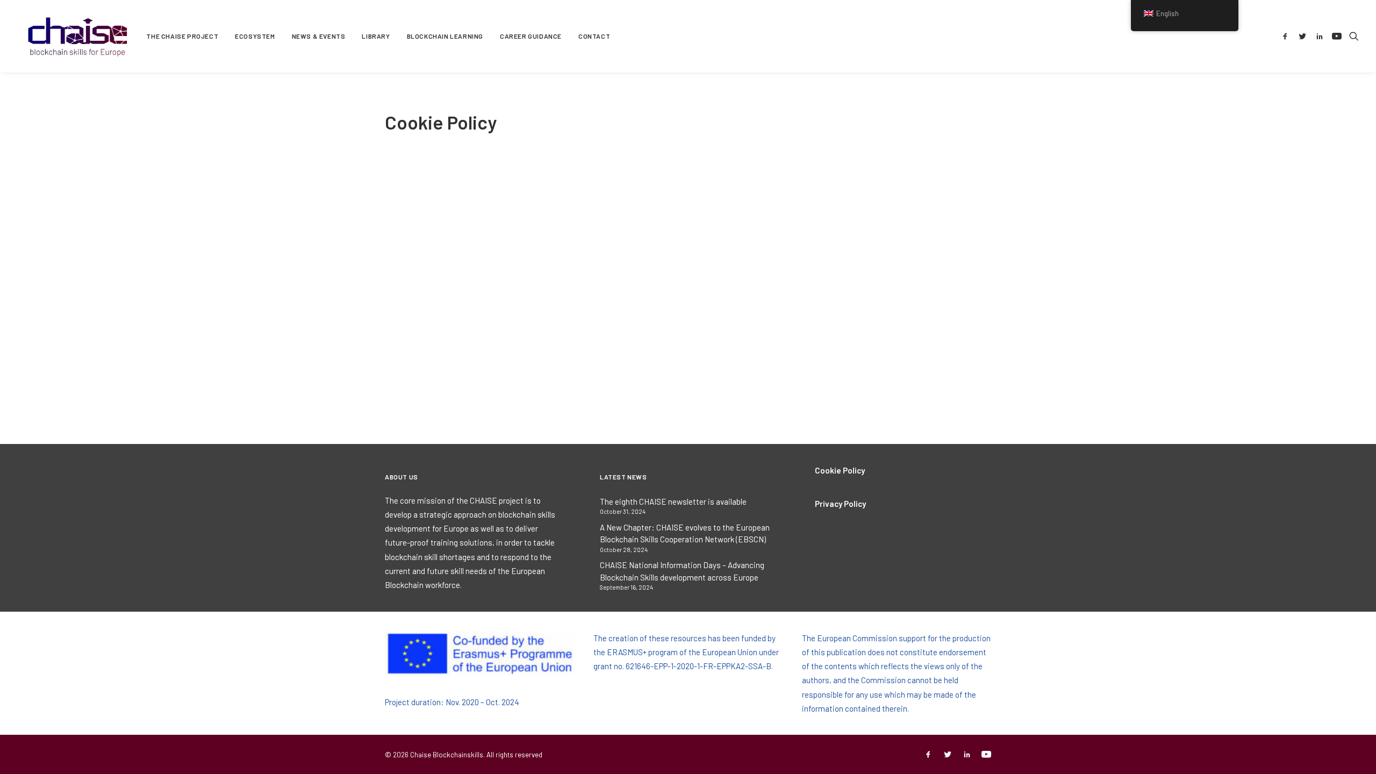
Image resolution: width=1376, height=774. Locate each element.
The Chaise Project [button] (182, 36)
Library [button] (376, 36)
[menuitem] (182, 36)
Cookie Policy (840, 470)
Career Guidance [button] (531, 36)
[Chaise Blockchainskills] (78, 36)
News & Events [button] (319, 36)
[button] (1287, 36)
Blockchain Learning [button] (445, 36)
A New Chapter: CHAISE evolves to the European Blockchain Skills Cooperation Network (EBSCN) (685, 533)
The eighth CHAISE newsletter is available (673, 501)
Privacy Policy (840, 503)
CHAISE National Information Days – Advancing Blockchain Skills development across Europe (682, 571)
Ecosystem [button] (255, 36)
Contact (594, 36)
